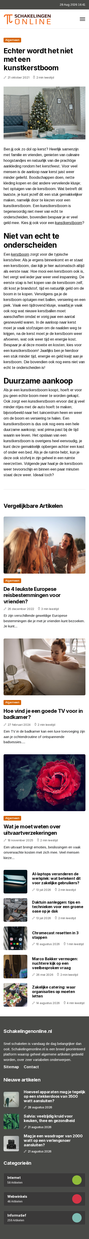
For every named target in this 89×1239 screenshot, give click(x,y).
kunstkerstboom (68, 223)
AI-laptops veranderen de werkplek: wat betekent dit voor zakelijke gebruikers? (56, 878)
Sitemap (11, 1067)
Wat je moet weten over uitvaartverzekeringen (32, 829)
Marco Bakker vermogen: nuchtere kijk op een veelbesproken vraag (55, 963)
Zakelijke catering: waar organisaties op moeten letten (53, 991)
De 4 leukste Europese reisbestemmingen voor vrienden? (32, 595)
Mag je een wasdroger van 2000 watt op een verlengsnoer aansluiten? (53, 1140)
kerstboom (20, 254)
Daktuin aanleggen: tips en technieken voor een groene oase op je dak (57, 907)
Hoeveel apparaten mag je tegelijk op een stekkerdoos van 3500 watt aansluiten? (54, 1096)
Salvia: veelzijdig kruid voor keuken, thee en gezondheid (49, 1118)
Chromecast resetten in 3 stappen (55, 935)
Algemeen (12, 40)
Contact (31, 1067)
